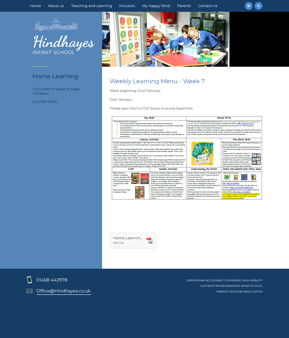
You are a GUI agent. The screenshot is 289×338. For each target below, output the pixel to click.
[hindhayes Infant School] (56, 30)
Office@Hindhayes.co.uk (63, 291)
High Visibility (252, 280)
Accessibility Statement (223, 280)
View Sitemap (196, 280)
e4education (253, 291)
